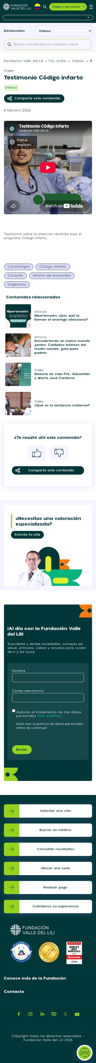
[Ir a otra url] (19, 1014)
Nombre (18, 671)
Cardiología (19, 266)
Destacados (14, 31)
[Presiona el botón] (48, 17)
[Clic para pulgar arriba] (37, 453)
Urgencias (17, 284)
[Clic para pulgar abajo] (59, 453)
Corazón (15, 275)
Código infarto (52, 266)
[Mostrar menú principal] (91, 7)
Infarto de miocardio (52, 275)
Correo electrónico (28, 691)
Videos (11, 87)
